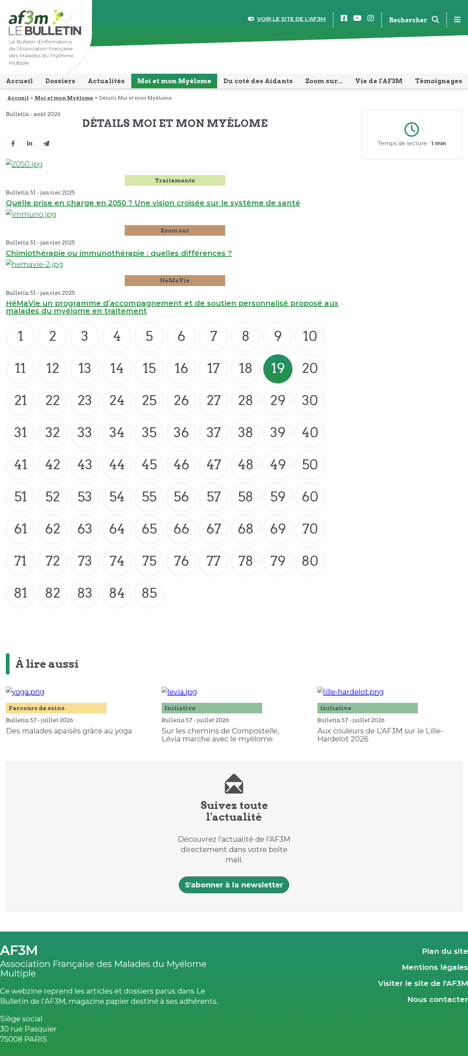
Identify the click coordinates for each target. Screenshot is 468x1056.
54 (117, 497)
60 (310, 497)
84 (117, 593)
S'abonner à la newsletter (234, 884)
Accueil (18, 98)
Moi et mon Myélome (64, 98)
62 (52, 529)
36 (181, 432)
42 (52, 464)
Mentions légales (435, 967)
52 (52, 497)
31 (20, 432)
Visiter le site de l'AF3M (423, 983)
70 (310, 529)
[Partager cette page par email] (46, 143)
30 (310, 400)
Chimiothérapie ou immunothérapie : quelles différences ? (119, 253)
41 (20, 464)
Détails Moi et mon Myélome (135, 98)
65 (149, 529)
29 (278, 400)
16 (181, 368)
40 (310, 432)
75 (149, 561)
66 (181, 529)
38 (245, 432)
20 (310, 368)
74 (117, 561)
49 (278, 464)
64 (117, 529)
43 (85, 464)
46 (181, 464)
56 (181, 497)
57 (214, 497)
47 (213, 464)
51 (20, 497)
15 (149, 368)
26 (181, 400)
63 (85, 529)
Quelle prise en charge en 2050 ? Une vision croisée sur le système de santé (153, 203)
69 (278, 529)
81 (20, 593)
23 (85, 400)
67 (213, 529)
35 (149, 432)
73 (85, 561)
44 (117, 464)
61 (20, 529)
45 (149, 464)
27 (214, 400)
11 (20, 368)
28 (245, 400)
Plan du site (445, 951)
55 (149, 497)
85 (149, 593)
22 (52, 400)
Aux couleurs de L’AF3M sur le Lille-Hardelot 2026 (380, 735)
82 (52, 593)
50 (310, 464)
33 (85, 432)
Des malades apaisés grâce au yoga (69, 731)
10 (310, 336)
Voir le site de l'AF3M (291, 18)
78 (245, 561)
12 (52, 368)
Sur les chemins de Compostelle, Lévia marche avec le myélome (220, 735)
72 (53, 561)
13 (85, 368)
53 (85, 497)
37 (214, 432)
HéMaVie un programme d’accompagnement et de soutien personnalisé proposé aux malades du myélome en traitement (172, 307)
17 (213, 368)
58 (245, 497)
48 (246, 464)
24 (117, 400)
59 (278, 497)
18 (246, 368)
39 (278, 432)
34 (117, 432)
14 (117, 368)
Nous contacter (437, 999)
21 (20, 400)
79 (278, 561)
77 (213, 561)
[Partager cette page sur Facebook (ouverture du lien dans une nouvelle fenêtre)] (13, 143)
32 (52, 432)
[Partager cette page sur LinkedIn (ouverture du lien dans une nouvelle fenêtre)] (29, 143)
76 (181, 561)
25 (149, 400)
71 (20, 561)
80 (310, 561)
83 (85, 593)
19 (278, 368)
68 (246, 529)
